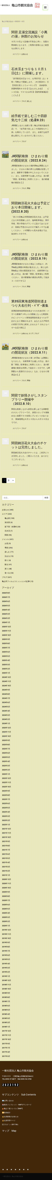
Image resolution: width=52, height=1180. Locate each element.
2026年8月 (6, 593)
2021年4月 (6, 862)
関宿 (6, 535)
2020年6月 (6, 905)
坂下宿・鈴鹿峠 (11, 527)
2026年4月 (6, 610)
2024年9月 (6, 690)
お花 (6, 543)
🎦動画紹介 (6, 1113)
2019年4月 (6, 964)
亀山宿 (7, 518)
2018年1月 (6, 1027)
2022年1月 (6, 825)
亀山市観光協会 (7, 21)
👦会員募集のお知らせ (10, 1117)
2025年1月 (6, 673)
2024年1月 (6, 723)
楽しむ (29, 101)
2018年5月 (6, 1010)
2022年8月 (6, 795)
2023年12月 (6, 728)
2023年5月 (6, 757)
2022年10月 (6, 787)
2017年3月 (6, 1056)
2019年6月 (6, 955)
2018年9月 (6, 993)
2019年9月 (6, 942)
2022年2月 (6, 820)
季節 (28, 188)
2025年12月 (6, 627)
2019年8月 (6, 947)
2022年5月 (6, 808)
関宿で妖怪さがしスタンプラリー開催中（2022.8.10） (29, 400)
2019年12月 (6, 930)
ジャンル (5, 539)
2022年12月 (6, 778)
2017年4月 (6, 1052)
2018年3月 (6, 1018)
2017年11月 (6, 1035)
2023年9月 (6, 740)
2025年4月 (6, 660)
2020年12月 (6, 879)
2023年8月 (6, 745)
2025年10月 (6, 635)
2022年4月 (6, 812)
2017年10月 (6, 1039)
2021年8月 (6, 846)
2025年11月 (6, 631)
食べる (7, 573)
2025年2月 (6, 669)
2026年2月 (6, 618)
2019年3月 (6, 968)
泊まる (7, 556)
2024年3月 (6, 715)
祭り (6, 560)
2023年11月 (6, 732)
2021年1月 (6, 875)
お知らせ (24, 54)
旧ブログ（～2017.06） (10, 1124)
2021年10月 (6, 837)
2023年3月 (6, 766)
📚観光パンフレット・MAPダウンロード (16, 1105)
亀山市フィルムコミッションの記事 (16, 581)
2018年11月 (6, 985)
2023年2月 (6, 770)
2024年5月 (6, 707)
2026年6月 (6, 601)
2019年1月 (6, 976)
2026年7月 (6, 597)
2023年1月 (6, 774)
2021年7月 (6, 850)
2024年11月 (6, 681)
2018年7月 (6, 1001)
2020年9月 (6, 892)
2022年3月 (6, 816)
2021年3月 (6, 867)
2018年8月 (6, 997)
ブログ (23, 101)
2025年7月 (6, 648)
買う (6, 569)
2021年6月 (6, 854)
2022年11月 (6, 782)
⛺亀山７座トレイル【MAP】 (12, 1109)
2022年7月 (6, 799)
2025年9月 (6, 639)
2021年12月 (6, 829)
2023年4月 (6, 761)
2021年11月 (6, 833)
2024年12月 (6, 677)
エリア (31, 333)
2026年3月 (6, 614)
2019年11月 (6, 934)
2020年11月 (6, 883)
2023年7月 (6, 749)
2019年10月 (6, 938)
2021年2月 (6, 871)
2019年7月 (6, 951)
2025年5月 (6, 656)
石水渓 (7, 531)
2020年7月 (6, 900)
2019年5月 (6, 959)
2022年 (17, 21)
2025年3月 (6, 665)
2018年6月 (6, 1006)
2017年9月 (6, 1044)
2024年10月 (6, 686)
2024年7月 (6, 698)
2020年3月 (6, 917)
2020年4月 (6, 913)
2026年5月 (6, 606)
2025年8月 (6, 643)
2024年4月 (6, 711)
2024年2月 (6, 719)
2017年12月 (6, 1031)
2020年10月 (6, 888)
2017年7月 (6, 1048)
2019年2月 (6, 972)
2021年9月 (6, 841)
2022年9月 (6, 791)
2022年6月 (6, 803)
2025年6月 (6, 652)
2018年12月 (6, 980)
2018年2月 (6, 1022)
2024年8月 (6, 694)
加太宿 (7, 522)
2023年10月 (6, 736)
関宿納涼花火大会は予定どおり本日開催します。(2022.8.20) (30, 207)
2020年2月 (6, 921)
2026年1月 (6, 622)
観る (6, 564)
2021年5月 (6, 858)
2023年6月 (6, 753)
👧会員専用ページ (8, 1120)
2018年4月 (6, 1014)
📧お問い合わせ (8, 1101)
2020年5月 (6, 909)
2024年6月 (6, 702)
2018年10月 (6, 989)
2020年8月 (6, 896)
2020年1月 (6, 926)
